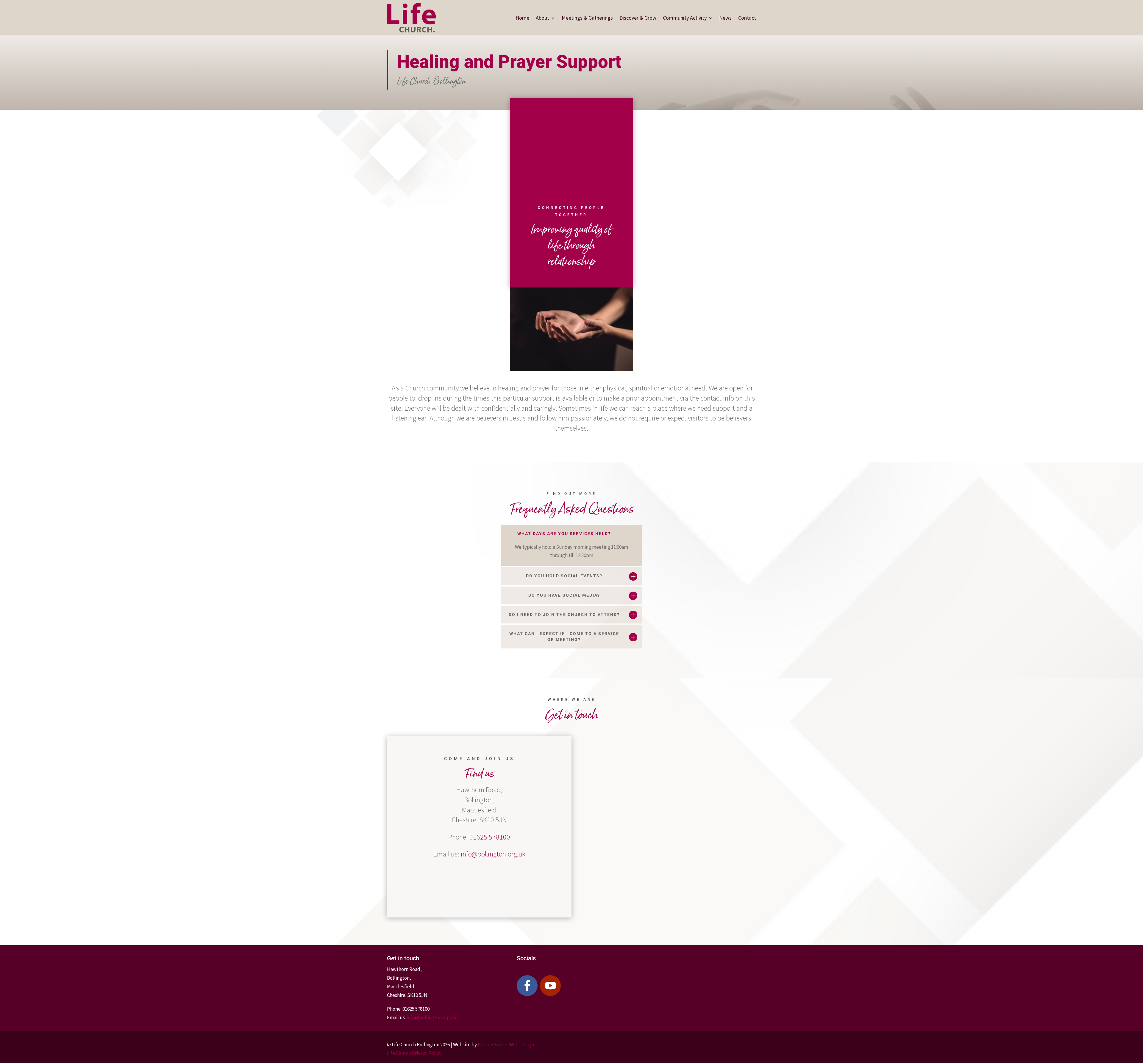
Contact (747, 17)
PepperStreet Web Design (506, 1044)
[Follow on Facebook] (527, 985)
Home (522, 17)
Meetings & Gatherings (587, 17)
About (542, 17)
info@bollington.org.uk (493, 854)
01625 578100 (489, 837)
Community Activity (685, 17)
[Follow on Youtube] (550, 985)
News (725, 17)
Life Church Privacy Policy (414, 1053)
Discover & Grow (637, 17)
